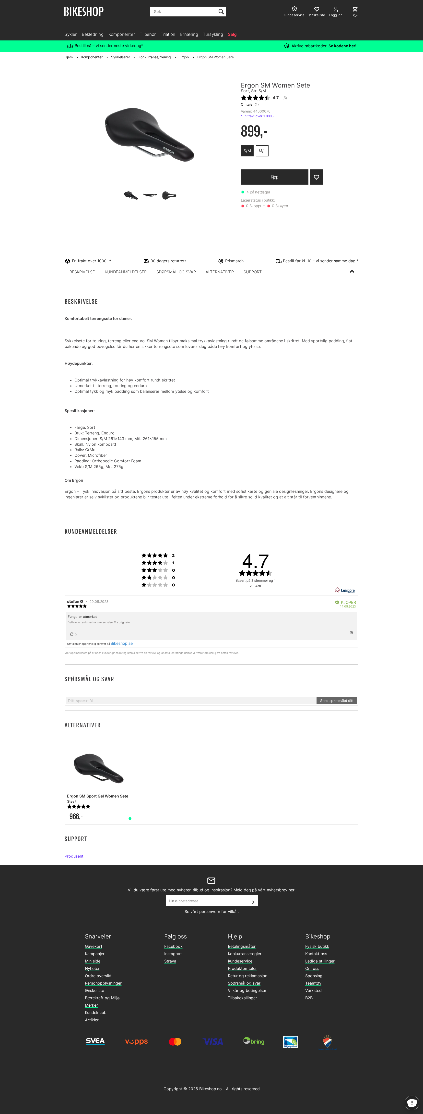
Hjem (69, 57)
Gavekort (93, 946)
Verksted (313, 990)
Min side (92, 961)
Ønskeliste (94, 990)
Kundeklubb (95, 1012)
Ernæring (189, 34)
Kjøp (274, 176)
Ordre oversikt (98, 975)
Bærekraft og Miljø (102, 997)
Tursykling (213, 34)
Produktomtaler (242, 968)
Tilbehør (148, 34)
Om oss (312, 968)
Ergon (184, 57)
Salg (232, 34)
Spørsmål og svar (244, 983)
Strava (170, 961)
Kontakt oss (316, 953)
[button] (82, 271)
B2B (309, 997)
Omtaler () (250, 104)
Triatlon (168, 34)
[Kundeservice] (295, 9)
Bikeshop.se (122, 643)
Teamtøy (313, 983)
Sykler (71, 34)
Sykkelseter (120, 57)
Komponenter (121, 34)
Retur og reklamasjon (247, 975)
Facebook (173, 946)
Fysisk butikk (317, 946)
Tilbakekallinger (242, 997)
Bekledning (93, 34)
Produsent (74, 856)
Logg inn (335, 15)
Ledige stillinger (320, 961)
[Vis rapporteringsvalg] (351, 633)
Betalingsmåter (242, 946)
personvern (209, 911)
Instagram (173, 953)
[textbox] (191, 700)
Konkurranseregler (244, 953)
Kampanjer (95, 953)
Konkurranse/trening (155, 57)
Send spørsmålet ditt (336, 700)
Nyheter (92, 968)
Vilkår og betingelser (247, 990)
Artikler (92, 1019)
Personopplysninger (103, 983)
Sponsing (313, 975)
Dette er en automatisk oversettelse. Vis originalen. (100, 622)
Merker (91, 1005)
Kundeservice (240, 961)
